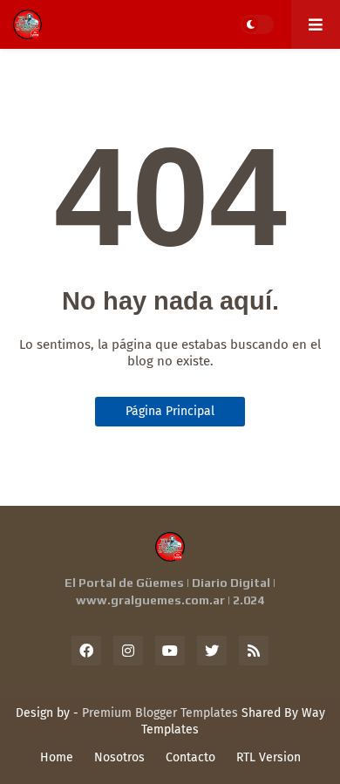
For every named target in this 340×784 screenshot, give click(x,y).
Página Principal (170, 411)
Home (56, 757)
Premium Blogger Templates (160, 713)
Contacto (190, 757)
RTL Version (268, 757)
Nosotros (119, 757)
